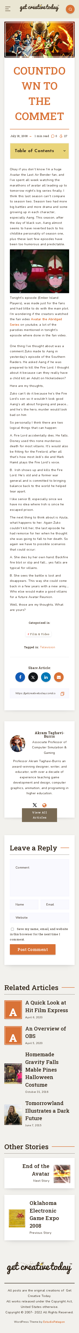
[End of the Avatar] (39, 1173)
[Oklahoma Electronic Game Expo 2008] (39, 1217)
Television (47, 647)
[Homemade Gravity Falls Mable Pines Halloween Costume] (13, 1073)
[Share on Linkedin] (46, 677)
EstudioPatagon (54, 1322)
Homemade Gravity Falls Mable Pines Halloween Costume (42, 1069)
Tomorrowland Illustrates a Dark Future (47, 1111)
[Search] (70, 9)
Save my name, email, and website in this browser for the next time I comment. (39, 934)
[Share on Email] (59, 677)
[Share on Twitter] (33, 677)
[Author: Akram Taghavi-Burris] (17, 743)
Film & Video (39, 634)
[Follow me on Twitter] (34, 805)
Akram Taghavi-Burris (49, 734)
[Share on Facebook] (20, 677)
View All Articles (39, 814)
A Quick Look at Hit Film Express (46, 1006)
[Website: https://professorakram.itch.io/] (44, 805)
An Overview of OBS (45, 1032)
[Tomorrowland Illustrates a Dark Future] (13, 1114)
